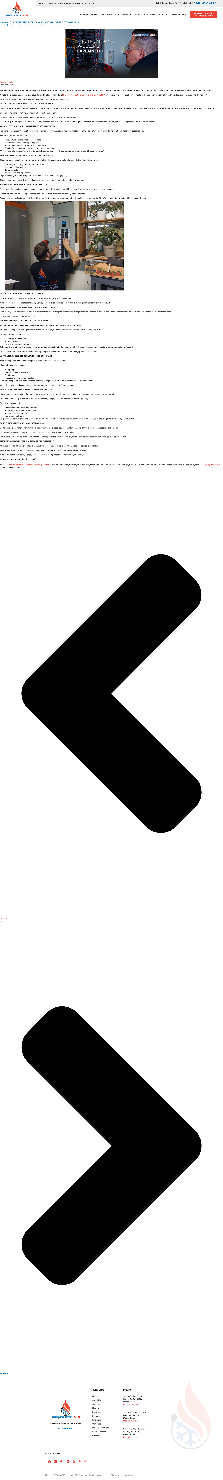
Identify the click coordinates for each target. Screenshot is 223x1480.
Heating (125, 14)
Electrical (138, 14)
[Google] (68, 1461)
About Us (163, 14)
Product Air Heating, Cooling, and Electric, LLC (84, 95)
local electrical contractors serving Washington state (26, 465)
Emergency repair (88, 14)
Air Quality (152, 14)
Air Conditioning (109, 14)
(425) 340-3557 (205, 2)
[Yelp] (74, 1461)
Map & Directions (130, 1404)
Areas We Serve (179, 14)
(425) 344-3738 (212, 465)
